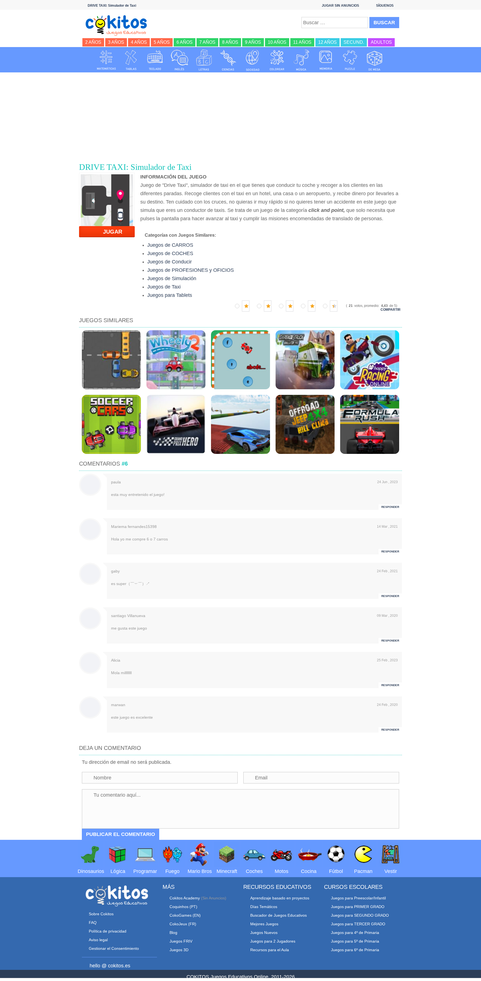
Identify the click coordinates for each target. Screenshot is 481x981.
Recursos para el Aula (269, 950)
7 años (207, 42)
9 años (253, 42)
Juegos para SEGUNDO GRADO (360, 915)
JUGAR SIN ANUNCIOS (340, 6)
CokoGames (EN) (185, 915)
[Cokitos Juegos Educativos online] (119, 25)
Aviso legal (98, 940)
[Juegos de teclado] (155, 60)
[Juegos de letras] (204, 60)
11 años (302, 42)
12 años (327, 42)
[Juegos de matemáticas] (106, 60)
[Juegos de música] (301, 60)
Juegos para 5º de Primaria (355, 941)
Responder (390, 506)
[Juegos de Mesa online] (374, 60)
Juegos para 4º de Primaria (355, 932)
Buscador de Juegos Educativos (278, 915)
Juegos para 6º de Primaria (355, 950)
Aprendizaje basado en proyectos (279, 898)
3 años (116, 42)
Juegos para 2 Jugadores (272, 941)
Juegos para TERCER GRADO (358, 924)
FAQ (93, 922)
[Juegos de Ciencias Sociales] (252, 60)
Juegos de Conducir (169, 262)
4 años (139, 42)
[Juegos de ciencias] (228, 60)
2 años (93, 42)
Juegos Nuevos (264, 932)
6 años (184, 42)
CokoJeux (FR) (183, 924)
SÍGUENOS (385, 6)
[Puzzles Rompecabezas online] (350, 60)
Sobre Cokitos (101, 914)
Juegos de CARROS (170, 245)
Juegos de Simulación (171, 278)
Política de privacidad (107, 931)
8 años (230, 42)
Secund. (353, 42)
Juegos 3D (179, 950)
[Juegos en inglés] (179, 60)
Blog (173, 932)
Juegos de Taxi (164, 287)
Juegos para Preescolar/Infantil (358, 898)
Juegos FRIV (181, 941)
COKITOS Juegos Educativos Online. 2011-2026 (240, 977)
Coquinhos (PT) (183, 906)
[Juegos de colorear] (277, 60)
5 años (162, 42)
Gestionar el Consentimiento (114, 948)
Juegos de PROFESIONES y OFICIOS (190, 270)
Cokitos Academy (185, 898)
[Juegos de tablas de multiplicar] (130, 60)
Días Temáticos (263, 906)
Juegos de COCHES (170, 253)
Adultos (381, 42)
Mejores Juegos (264, 924)
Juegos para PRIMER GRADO (357, 906)
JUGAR (109, 232)
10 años (277, 42)
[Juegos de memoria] (326, 60)
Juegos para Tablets (169, 295)
